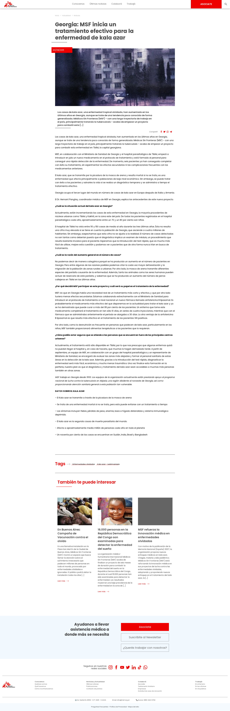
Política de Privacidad (118, 707)
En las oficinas (200, 686)
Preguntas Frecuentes (99, 707)
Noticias (77, 15)
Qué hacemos (40, 686)
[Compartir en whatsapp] (168, 132)
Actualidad (66, 15)
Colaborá (142, 681)
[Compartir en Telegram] (171, 132)
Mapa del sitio (133, 707)
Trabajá (198, 681)
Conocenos (39, 681)
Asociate (145, 627)
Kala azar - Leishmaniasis (108, 464)
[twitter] (128, 667)
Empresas (142, 689)
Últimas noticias (92, 684)
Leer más (61, 581)
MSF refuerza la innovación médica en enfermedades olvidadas (154, 535)
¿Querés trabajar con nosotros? (145, 648)
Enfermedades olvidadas (84, 464)
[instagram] (110, 667)
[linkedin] (134, 667)
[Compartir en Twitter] (164, 132)
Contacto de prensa (94, 689)
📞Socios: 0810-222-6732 (145, 700)
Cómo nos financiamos (44, 689)
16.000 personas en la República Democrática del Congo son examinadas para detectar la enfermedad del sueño (115, 539)
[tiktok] (139, 667)
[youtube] (122, 667)
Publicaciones (91, 686)
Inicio (57, 15)
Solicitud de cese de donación (150, 691)
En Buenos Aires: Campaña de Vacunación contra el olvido (73, 535)
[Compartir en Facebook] (161, 132)
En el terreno (200, 684)
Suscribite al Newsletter (145, 637)
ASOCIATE (206, 4)
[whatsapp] (145, 667)
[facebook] (116, 667)
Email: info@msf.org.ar (121, 700)
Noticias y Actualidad (95, 681)
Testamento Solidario (146, 686)
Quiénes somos (41, 684)
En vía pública (200, 689)
